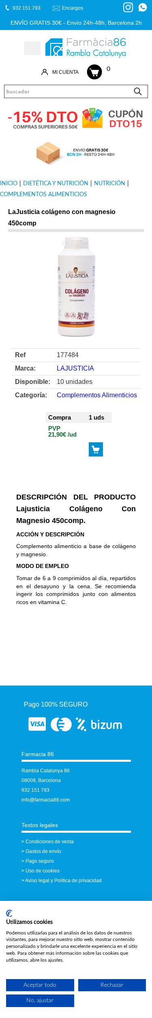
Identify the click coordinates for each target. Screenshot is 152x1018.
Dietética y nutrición (55, 183)
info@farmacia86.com (45, 800)
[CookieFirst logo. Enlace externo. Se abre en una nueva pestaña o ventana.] (9, 913)
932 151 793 (35, 790)
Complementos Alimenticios (43, 194)
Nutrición (109, 183)
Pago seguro (40, 861)
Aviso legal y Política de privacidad (63, 880)
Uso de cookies (43, 871)
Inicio (8, 183)
